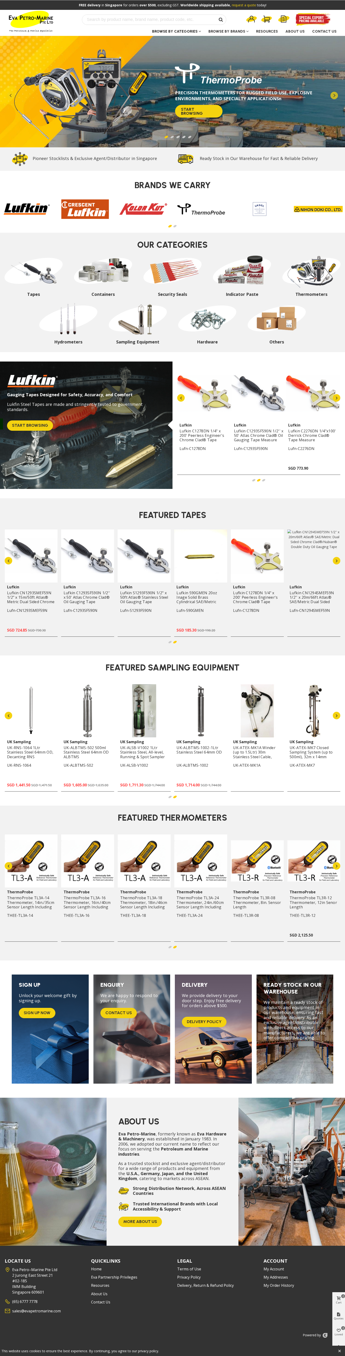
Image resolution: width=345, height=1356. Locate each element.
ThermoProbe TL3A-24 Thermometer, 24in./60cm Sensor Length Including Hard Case (200, 905)
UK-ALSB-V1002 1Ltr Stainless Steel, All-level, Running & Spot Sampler (142, 752)
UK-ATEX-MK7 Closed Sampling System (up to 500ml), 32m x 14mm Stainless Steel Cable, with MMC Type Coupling (313, 757)
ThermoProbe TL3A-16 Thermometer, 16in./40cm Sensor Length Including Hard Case (87, 905)
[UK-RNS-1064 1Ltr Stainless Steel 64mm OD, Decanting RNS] (31, 710)
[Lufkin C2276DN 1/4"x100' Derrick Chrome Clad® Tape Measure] (313, 393)
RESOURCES (267, 31)
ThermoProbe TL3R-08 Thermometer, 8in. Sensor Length (257, 902)
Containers (103, 294)
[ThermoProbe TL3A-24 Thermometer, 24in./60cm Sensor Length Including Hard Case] (200, 860)
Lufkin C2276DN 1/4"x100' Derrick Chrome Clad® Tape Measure (312, 435)
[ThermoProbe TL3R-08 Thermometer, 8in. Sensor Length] (257, 860)
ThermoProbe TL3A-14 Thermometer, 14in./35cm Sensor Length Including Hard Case (30, 905)
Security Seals (172, 294)
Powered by (312, 1335)
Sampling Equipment (137, 342)
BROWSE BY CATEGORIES (175, 31)
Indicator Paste (242, 294)
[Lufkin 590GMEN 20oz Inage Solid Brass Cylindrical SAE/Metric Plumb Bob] (200, 556)
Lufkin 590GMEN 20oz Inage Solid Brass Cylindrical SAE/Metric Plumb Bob (196, 600)
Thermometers (311, 294)
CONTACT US (324, 31)
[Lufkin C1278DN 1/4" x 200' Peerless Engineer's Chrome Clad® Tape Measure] (204, 393)
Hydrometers (68, 342)
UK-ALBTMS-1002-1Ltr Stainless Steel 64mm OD (199, 750)
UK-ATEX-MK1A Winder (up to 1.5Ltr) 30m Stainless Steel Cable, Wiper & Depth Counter (254, 755)
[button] (170, 226)
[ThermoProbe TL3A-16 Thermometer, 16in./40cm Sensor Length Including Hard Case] (87, 860)
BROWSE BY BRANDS (226, 31)
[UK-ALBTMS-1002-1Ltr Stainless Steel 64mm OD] (200, 710)
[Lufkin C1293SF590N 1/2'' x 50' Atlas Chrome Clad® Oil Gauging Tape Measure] (259, 393)
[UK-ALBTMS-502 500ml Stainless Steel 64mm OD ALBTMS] (87, 710)
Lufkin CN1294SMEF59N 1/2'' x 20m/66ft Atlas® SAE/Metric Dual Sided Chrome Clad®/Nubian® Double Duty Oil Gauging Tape (312, 604)
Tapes (33, 294)
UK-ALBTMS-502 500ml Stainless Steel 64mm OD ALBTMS (86, 752)
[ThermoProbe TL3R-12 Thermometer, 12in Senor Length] (313, 860)
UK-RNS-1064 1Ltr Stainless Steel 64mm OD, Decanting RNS (30, 752)
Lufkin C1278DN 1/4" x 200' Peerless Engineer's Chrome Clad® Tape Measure (202, 438)
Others (276, 342)
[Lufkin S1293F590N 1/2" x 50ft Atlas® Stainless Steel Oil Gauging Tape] (144, 556)
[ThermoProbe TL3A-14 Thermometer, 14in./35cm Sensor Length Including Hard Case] (31, 860)
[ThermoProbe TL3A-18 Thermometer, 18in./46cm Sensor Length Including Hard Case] (144, 860)
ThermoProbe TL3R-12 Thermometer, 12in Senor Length (313, 902)
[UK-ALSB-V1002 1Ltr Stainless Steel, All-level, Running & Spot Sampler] (144, 710)
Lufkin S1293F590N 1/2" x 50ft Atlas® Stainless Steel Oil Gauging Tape (144, 597)
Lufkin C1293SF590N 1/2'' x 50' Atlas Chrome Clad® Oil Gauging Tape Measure (259, 435)
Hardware (207, 342)
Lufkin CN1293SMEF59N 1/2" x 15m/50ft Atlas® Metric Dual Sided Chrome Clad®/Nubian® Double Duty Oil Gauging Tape (30, 602)
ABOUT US (295, 31)
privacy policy (148, 1351)
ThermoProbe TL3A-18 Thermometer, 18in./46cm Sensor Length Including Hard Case (143, 905)
